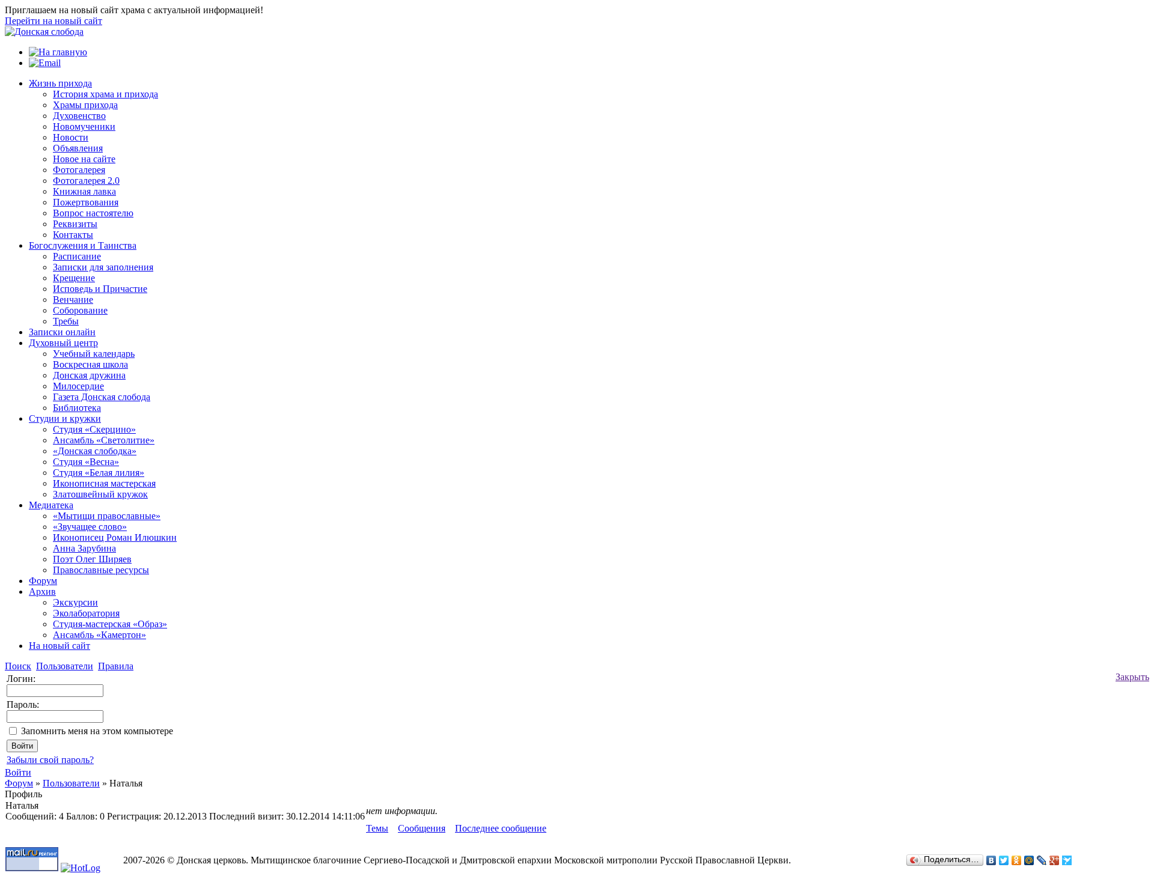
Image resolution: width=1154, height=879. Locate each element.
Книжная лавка (84, 191)
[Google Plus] (1054, 860)
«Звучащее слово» (90, 527)
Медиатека (51, 505)
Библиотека (77, 408)
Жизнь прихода (60, 83)
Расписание (77, 256)
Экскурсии (75, 602)
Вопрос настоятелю (93, 213)
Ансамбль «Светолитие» (103, 440)
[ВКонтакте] (991, 860)
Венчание (73, 299)
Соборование (80, 310)
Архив (42, 591)
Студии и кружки (65, 418)
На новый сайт (59, 645)
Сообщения (421, 828)
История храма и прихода (105, 94)
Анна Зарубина (84, 548)
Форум (43, 581)
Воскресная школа (90, 364)
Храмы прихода (85, 105)
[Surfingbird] (1067, 860)
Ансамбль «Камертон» (99, 635)
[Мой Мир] (1029, 860)
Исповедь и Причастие (100, 289)
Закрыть (1132, 677)
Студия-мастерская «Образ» (110, 624)
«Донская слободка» (94, 451)
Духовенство (79, 116)
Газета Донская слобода (101, 397)
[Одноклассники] (1016, 860)
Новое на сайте (84, 159)
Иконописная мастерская (104, 483)
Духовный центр (63, 343)
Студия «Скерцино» (94, 429)
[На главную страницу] (44, 31)
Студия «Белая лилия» (98, 472)
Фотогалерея (79, 170)
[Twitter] (1004, 860)
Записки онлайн (62, 332)
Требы (66, 321)
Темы (377, 828)
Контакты (73, 235)
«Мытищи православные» (106, 516)
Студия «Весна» (86, 462)
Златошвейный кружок (100, 494)
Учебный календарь (94, 353)
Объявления (78, 148)
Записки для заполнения (103, 267)
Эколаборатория (86, 613)
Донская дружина (89, 375)
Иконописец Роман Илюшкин (115, 537)
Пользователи (71, 783)
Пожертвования (85, 202)
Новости (70, 137)
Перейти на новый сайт (53, 21)
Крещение (74, 278)
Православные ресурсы (101, 570)
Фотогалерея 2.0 (86, 180)
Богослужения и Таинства (82, 245)
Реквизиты (75, 224)
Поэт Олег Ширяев (92, 559)
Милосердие (78, 386)
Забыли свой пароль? (50, 760)
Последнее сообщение (500, 828)
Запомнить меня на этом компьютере (97, 731)
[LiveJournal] (1042, 860)
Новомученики (84, 126)
